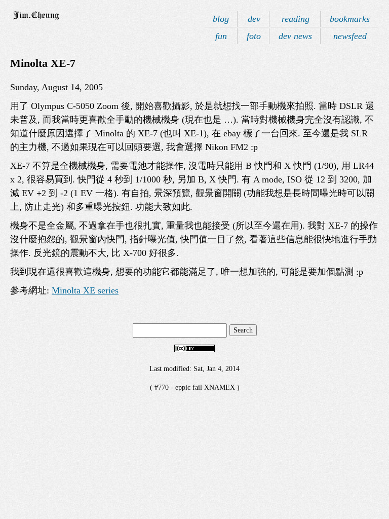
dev (254, 19)
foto (254, 36)
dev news (295, 36)
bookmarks (350, 19)
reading (295, 19)
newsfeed (350, 36)
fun (221, 36)
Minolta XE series (85, 290)
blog (221, 19)
